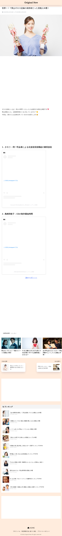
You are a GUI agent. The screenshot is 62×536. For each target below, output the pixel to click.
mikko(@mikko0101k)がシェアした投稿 (24, 271)
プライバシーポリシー (44, 531)
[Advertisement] (31, 70)
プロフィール (16, 531)
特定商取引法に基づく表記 (29, 531)
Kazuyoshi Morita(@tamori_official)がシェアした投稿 (23, 205)
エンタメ (13, 333)
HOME (32, 528)
